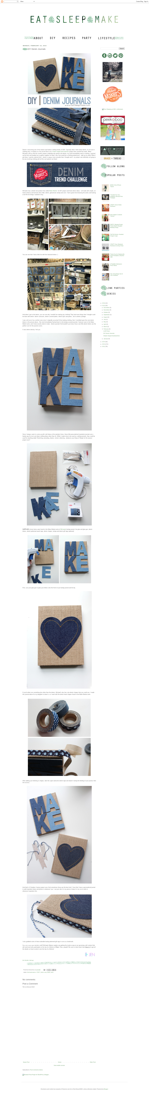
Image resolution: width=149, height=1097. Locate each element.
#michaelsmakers (31, 972)
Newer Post (26, 1062)
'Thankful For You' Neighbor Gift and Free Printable (116, 196)
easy (45, 972)
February (106, 329)
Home (59, 1062)
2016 (103, 303)
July (105, 319)
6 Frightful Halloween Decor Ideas (116, 264)
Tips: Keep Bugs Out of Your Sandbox (116, 274)
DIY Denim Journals (108, 333)
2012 (103, 346)
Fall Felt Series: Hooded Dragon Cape (116, 235)
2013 (103, 344)
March (105, 326)
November (107, 310)
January (106, 338)
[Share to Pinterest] (55, 970)
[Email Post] (44, 969)
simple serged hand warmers (60, 151)
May (105, 322)
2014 (103, 341)
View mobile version (59, 1065)
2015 (103, 305)
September (107, 314)
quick (52, 972)
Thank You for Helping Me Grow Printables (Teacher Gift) (117, 255)
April (105, 324)
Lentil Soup (106, 331)
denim (42, 972)
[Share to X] (51, 970)
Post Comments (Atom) (36, 1070)
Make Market (53, 191)
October (106, 312)
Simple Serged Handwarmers (111, 336)
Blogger (106, 1089)
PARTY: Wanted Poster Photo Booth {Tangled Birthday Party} (116, 226)
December (107, 307)
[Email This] (48, 970)
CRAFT (38, 972)
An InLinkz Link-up (28, 960)
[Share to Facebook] (53, 970)
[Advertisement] (59, 1046)
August (106, 317)
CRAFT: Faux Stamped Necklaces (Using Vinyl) (116, 245)
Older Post (93, 1062)
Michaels (63, 529)
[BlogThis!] (49, 970)
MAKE (48, 972)
